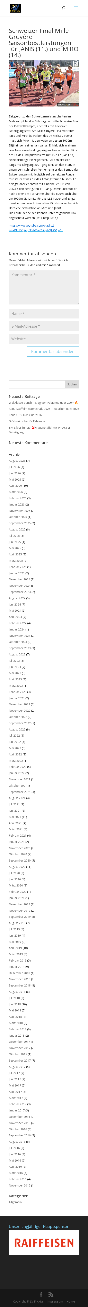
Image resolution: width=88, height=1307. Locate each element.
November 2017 (19, 1048)
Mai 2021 (15, 817)
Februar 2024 (17, 623)
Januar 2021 (17, 842)
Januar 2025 (17, 573)
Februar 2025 (17, 567)
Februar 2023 (17, 692)
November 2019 (19, 910)
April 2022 (15, 754)
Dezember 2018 (19, 973)
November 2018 (19, 979)
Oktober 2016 (18, 1129)
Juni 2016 (15, 1154)
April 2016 (15, 1166)
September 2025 (20, 523)
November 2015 (19, 1185)
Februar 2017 (17, 1104)
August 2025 (17, 529)
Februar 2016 (17, 1179)
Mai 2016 (15, 1160)
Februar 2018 (17, 1029)
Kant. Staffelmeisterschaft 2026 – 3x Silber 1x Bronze (44, 409)
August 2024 (17, 598)
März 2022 (16, 761)
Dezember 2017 (19, 1041)
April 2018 (15, 1017)
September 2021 (20, 792)
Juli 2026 (14, 467)
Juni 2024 (15, 604)
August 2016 (17, 1141)
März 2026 (16, 492)
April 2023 (15, 679)
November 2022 (19, 710)
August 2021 (17, 798)
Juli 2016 (14, 1148)
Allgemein (15, 1202)
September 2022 (20, 723)
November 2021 (19, 779)
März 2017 (16, 1098)
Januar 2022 (17, 773)
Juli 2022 (14, 735)
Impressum (55, 1301)
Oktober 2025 (18, 517)
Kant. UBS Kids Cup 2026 (25, 415)
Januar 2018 (17, 1035)
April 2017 (15, 1092)
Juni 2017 (15, 1079)
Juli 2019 (14, 929)
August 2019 (17, 923)
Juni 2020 (15, 879)
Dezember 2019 (19, 904)
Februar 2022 (17, 767)
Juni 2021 (15, 810)
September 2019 (20, 917)
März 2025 (16, 561)
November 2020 (19, 848)
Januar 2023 (17, 698)
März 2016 (16, 1173)
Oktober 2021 (18, 785)
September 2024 (20, 592)
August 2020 (17, 867)
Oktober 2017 (18, 1054)
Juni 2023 (15, 667)
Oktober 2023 (18, 642)
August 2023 (17, 654)
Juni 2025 (15, 542)
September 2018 (20, 985)
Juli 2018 (14, 998)
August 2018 (17, 992)
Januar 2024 (17, 629)
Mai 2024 (15, 610)
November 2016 (19, 1123)
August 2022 (17, 729)
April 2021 (15, 823)
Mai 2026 (15, 479)
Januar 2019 (17, 967)
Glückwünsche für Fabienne (27, 421)
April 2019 (15, 948)
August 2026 (17, 461)
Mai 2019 (15, 942)
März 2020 (16, 885)
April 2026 (15, 485)
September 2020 (20, 860)
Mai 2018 (15, 1010)
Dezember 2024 (19, 579)
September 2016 (20, 1135)
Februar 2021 (17, 835)
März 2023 (16, 685)
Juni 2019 (15, 935)
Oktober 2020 (18, 854)
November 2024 (19, 585)
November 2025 (19, 511)
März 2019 (16, 954)
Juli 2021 (14, 804)
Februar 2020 (17, 892)
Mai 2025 (15, 548)
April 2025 (15, 554)
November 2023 (19, 636)
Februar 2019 (17, 960)
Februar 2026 (17, 498)
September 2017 (20, 1060)
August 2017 (17, 1067)
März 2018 (16, 1023)
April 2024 (15, 617)
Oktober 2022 (18, 717)
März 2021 (16, 829)
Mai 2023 (15, 673)
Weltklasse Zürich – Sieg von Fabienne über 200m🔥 (43, 402)
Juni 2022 (15, 742)
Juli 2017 (14, 1073)
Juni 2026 (15, 473)
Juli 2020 (14, 873)
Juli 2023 (14, 661)
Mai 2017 (15, 1085)
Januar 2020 (17, 898)
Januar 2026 (17, 504)
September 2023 (20, 648)
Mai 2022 (15, 748)
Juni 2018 (15, 1004)
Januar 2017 (17, 1110)
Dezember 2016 (19, 1117)
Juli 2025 (14, 536)
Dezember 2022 (19, 704)
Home (71, 1301)
